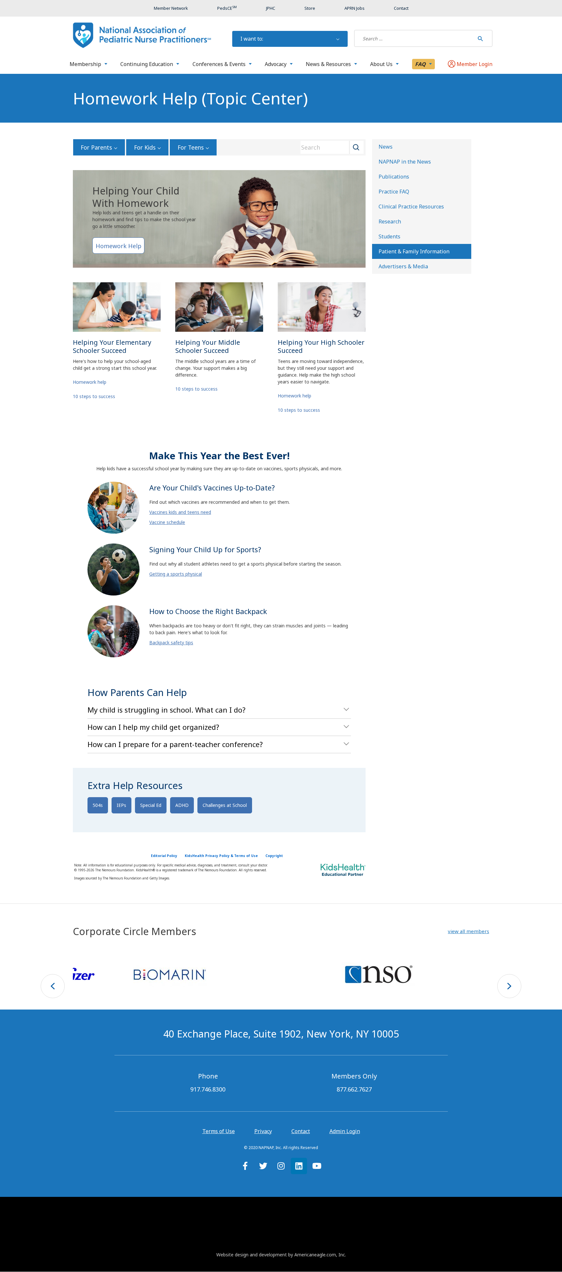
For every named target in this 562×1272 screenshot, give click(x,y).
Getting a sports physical (175, 574)
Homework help (89, 382)
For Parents (96, 147)
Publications (394, 176)
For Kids (144, 147)
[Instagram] (281, 1166)
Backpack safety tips (171, 642)
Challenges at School (225, 805)
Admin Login (344, 1131)
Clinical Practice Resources (411, 206)
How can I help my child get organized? (153, 727)
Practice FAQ (394, 191)
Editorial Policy (164, 855)
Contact (300, 1131)
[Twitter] (263, 1166)
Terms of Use (218, 1131)
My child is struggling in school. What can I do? (166, 710)
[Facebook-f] (245, 1166)
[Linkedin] (299, 1166)
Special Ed (150, 805)
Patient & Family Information (414, 251)
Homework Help (118, 246)
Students (389, 236)
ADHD (182, 805)
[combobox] (330, 147)
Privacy (263, 1131)
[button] (468, 931)
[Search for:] (414, 38)
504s (98, 805)
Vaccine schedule (167, 522)
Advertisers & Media (403, 266)
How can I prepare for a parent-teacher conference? (175, 744)
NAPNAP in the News (405, 161)
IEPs (121, 805)
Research (390, 221)
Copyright (274, 855)
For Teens (191, 147)
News (386, 146)
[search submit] (480, 38)
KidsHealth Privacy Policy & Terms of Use (221, 855)
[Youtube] (317, 1166)
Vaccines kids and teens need (180, 512)
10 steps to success (94, 396)
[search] (414, 38)
